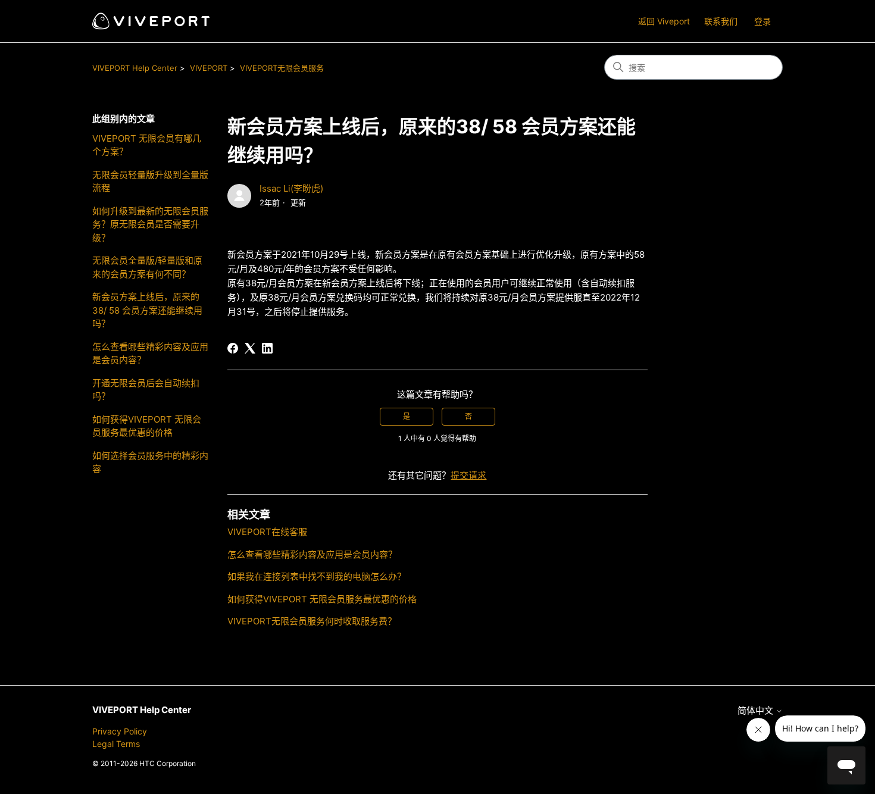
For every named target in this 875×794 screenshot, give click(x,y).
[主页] (151, 21)
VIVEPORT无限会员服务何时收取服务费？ (311, 621)
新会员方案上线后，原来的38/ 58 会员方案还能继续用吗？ (147, 310)
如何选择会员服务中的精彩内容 (150, 462)
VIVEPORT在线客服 (267, 531)
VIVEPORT (208, 68)
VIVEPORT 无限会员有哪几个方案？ (146, 145)
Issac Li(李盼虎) (291, 188)
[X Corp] (250, 348)
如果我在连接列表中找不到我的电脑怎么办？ (316, 576)
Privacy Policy (119, 731)
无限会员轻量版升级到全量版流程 (150, 181)
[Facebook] (232, 348)
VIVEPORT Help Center (134, 68)
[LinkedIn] (267, 348)
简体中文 (757, 710)
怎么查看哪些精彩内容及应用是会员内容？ (150, 353)
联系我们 (721, 21)
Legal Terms (116, 744)
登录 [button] (762, 21)
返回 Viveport (664, 21)
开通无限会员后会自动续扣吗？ (145, 389)
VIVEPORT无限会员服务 (282, 68)
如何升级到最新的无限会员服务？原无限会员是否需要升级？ (150, 224)
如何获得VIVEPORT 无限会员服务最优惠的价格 (146, 426)
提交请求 (468, 475)
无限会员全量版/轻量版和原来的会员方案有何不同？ (147, 267)
